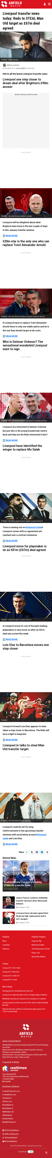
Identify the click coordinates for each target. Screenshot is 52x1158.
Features (5, 949)
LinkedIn (7, 1081)
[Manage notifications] (46, 1153)
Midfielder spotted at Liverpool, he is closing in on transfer (24, 999)
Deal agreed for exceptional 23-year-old (17, 991)
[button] (45, 4)
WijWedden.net (8, 1112)
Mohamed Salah (34, 527)
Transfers (6, 945)
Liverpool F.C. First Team (11, 968)
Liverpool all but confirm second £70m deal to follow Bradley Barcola (25, 1004)
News (4, 941)
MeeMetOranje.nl (9, 1122)
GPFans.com (7, 1101)
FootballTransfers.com (11, 1091)
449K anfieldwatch (11, 1134)
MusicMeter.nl (7, 1108)
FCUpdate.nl (7, 1098)
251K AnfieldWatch (11, 1130)
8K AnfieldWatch (10, 1141)
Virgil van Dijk (36, 941)
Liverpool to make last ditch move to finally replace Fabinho (24, 995)
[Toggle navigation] (49, 4)
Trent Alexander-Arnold (41, 949)
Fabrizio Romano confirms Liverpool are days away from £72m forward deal (23, 1010)
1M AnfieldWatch (11, 1138)
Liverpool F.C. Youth (9, 980)
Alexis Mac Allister (38, 957)
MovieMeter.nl (7, 1105)
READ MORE (12, 235)
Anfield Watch (7, 1119)
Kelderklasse (7, 1115)
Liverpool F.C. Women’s (10, 972)
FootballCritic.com (9, 1095)
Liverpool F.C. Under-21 (11, 976)
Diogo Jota (36, 953)
